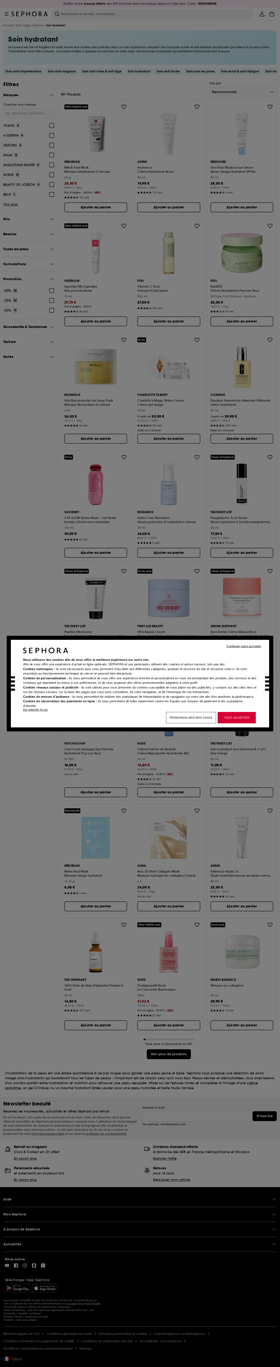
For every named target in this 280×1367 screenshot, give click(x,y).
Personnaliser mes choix (191, 717)
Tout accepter (236, 717)
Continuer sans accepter (244, 646)
